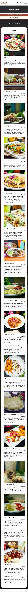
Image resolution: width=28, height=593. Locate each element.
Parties (14, 591)
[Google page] (22, 2)
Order (3, 591)
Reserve (8, 591)
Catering (20, 591)
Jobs (25, 591)
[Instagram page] (20, 2)
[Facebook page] (17, 2)
